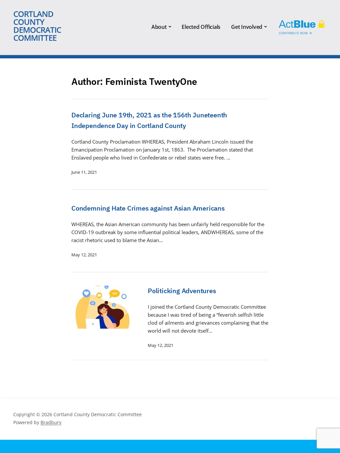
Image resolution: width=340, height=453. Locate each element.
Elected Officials (201, 27)
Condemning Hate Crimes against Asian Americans (148, 208)
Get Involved (246, 27)
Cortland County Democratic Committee (37, 25)
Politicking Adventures (182, 290)
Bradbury (51, 422)
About (159, 27)
